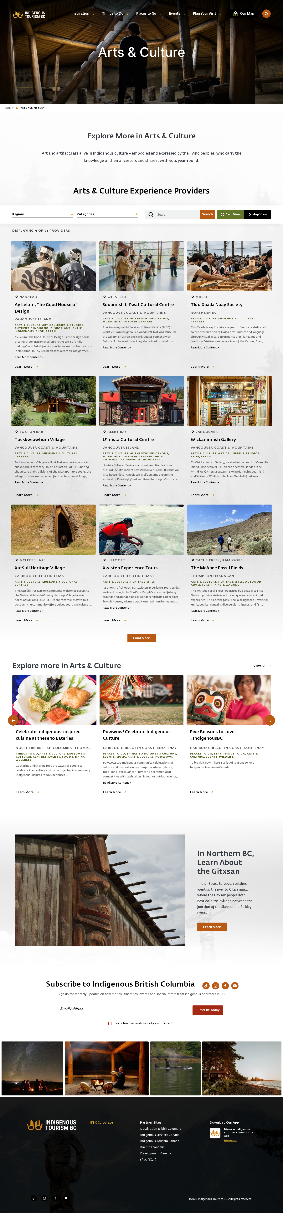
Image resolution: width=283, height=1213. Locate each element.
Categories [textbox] (85, 214)
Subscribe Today (208, 1010)
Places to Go (146, 13)
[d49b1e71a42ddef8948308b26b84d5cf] (175, 1068)
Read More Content (29, 357)
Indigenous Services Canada (159, 1135)
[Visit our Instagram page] (215, 985)
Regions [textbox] (18, 214)
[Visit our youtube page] (66, 1198)
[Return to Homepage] (28, 14)
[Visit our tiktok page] (34, 1198)
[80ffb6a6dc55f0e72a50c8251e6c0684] (241, 1068)
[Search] (266, 13)
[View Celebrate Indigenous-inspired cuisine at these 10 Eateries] (54, 700)
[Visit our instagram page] (44, 1198)
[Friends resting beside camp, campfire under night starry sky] (32, 1068)
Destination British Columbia (160, 1128)
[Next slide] (270, 720)
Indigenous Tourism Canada (159, 1141)
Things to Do (112, 13)
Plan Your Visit (204, 13)
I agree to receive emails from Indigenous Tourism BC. (145, 1023)
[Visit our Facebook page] (225, 985)
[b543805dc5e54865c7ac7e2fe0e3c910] (107, 1068)
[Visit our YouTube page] (235, 985)
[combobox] (42, 214)
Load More (141, 638)
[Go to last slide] (13, 720)
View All (259, 666)
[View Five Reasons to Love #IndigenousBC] (229, 700)
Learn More (24, 366)
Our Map (247, 13)
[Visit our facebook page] (55, 1198)
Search (207, 214)
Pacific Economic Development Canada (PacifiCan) (155, 1153)
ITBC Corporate (101, 1122)
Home (9, 108)
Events (174, 13)
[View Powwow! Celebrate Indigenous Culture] (142, 700)
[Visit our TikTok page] (206, 985)
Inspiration (80, 13)
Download (230, 1140)
